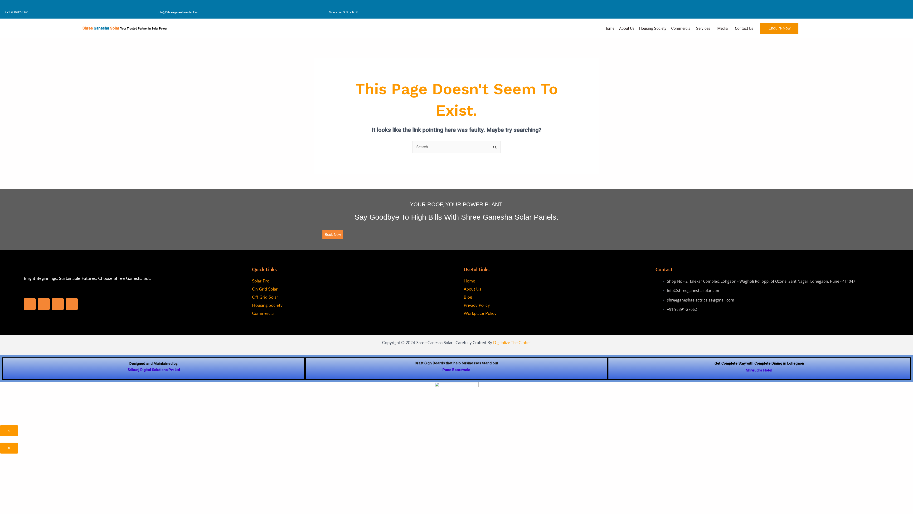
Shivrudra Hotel (759, 370)
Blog (468, 297)
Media (722, 28)
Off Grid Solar (265, 297)
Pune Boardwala (456, 370)
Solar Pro (260, 281)
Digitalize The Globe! (512, 343)
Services (703, 28)
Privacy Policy (477, 305)
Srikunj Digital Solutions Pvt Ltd (154, 370)
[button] (704, 28)
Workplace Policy (480, 313)
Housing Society (652, 28)
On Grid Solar (265, 289)
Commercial (681, 28)
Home (609, 28)
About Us (626, 28)
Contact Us (744, 28)
